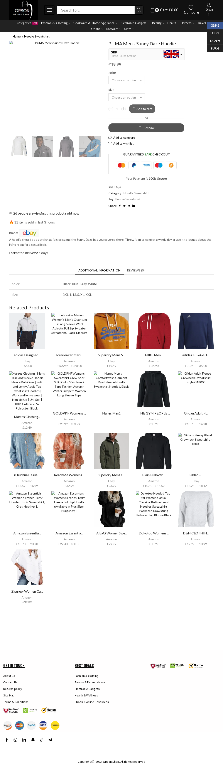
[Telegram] (50, 739)
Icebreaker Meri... (69, 355)
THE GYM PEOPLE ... (154, 413)
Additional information (99, 270)
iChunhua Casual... (27, 475)
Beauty (157, 23)
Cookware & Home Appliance (94, 23)
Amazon (69, 361)
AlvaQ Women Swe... (111, 533)
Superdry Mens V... (111, 355)
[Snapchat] (32, 739)
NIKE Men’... (154, 355)
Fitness (186, 23)
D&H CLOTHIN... (196, 533)
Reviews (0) (136, 270)
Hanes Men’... (111, 413)
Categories (27, 23)
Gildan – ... (196, 475)
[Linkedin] (24, 739)
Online (95, 29)
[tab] (99, 270)
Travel (201, 23)
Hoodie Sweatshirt (37, 36)
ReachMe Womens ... (69, 475)
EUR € (213, 48)
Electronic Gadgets (133, 23)
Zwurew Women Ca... (27, 591)
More (127, 29)
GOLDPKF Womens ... (69, 413)
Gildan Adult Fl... (196, 413)
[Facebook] (6, 739)
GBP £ (213, 25)
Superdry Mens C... (111, 475)
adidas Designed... (27, 355)
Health (171, 23)
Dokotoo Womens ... (154, 533)
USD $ (213, 32)
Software (112, 29)
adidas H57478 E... (196, 355)
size (111, 89)
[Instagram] (15, 739)
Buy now (148, 128)
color (112, 72)
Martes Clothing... (27, 417)
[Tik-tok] (41, 739)
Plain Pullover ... (153, 475)
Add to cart (144, 109)
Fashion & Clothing (54, 23)
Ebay (27, 361)
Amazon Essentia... (27, 533)
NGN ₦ (213, 40)
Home (17, 36)
